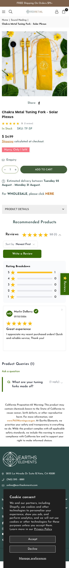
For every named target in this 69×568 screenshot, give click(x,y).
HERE (49, 194)
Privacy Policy (43, 529)
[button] (63, 11)
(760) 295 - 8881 (15, 479)
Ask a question (11, 371)
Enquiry (10, 159)
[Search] (10, 11)
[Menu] (3, 11)
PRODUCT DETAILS (17, 209)
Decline (32, 549)
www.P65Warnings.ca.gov (21, 420)
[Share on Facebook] (39, 103)
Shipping (7, 141)
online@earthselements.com (22, 485)
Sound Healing (18, 20)
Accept (32, 539)
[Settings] (56, 11)
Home (5, 20)
